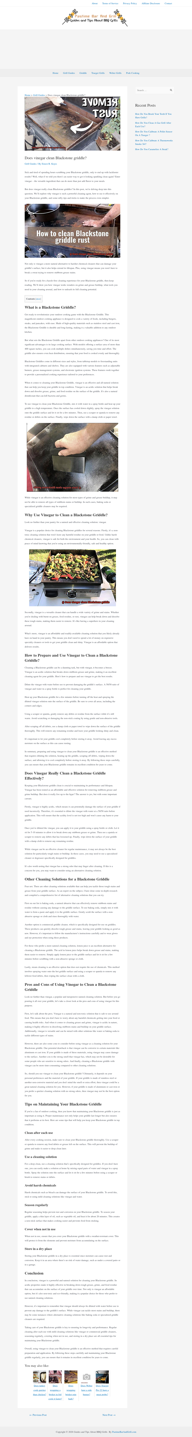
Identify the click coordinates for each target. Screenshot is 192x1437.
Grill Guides (69, 72)
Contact (168, 3)
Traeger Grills (98, 72)
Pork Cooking (132, 72)
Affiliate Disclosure (151, 3)
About (95, 3)
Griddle (83, 72)
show (38, 298)
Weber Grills (115, 72)
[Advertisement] (96, 49)
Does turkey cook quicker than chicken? (39, 1390)
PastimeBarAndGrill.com (124, 1431)
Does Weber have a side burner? (86, 1390)
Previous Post (38, 1415)
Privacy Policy (130, 3)
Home (55, 72)
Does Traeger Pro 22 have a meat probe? (102, 1390)
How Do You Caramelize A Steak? (151, 149)
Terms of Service (110, 3)
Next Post (109, 1415)
